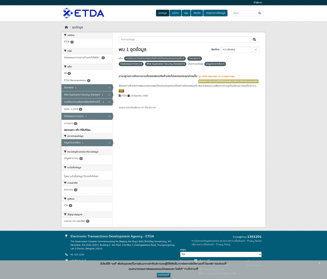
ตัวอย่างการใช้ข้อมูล (215, 13)
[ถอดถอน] (183, 58)
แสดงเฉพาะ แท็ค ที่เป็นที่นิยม (77, 130)
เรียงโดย (215, 49)
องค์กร (175, 13)
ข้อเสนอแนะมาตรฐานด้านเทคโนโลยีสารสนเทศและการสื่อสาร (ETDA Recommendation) (228, 81)
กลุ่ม (186, 13)
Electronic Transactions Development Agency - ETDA (112, 236)
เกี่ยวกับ (197, 13)
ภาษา (183, 250)
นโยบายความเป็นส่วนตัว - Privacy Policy (211, 244)
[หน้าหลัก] (66, 27)
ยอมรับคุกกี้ (163, 275)
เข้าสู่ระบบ (258, 2)
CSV (121, 91)
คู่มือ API (152, 107)
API (142, 107)
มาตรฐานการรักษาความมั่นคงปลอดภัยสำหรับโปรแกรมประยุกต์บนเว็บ (158, 76)
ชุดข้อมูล (162, 13)
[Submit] (260, 13)
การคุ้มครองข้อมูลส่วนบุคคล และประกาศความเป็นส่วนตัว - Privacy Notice (227, 241)
